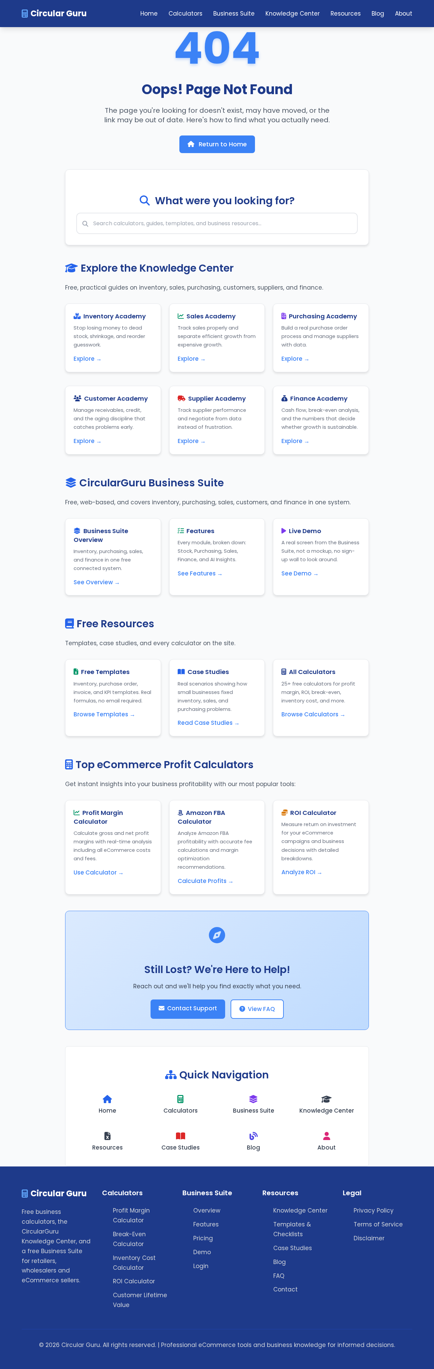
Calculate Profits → (206, 881)
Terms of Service (378, 1224)
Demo (202, 1252)
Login (201, 1266)
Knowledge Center (292, 13)
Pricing (203, 1238)
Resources (346, 13)
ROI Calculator (134, 1281)
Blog (378, 13)
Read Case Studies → (209, 723)
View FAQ (261, 1009)
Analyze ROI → (301, 872)
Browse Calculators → (313, 714)
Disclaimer (369, 1238)
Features (206, 1224)
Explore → (88, 359)
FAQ (278, 1276)
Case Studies (292, 1248)
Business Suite (234, 13)
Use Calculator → (99, 872)
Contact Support (192, 1008)
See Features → (200, 573)
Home (149, 13)
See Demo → (300, 573)
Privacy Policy (374, 1210)
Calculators (185, 13)
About (403, 13)
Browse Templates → (104, 714)
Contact (285, 1289)
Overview (206, 1210)
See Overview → (97, 582)
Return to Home (222, 144)
